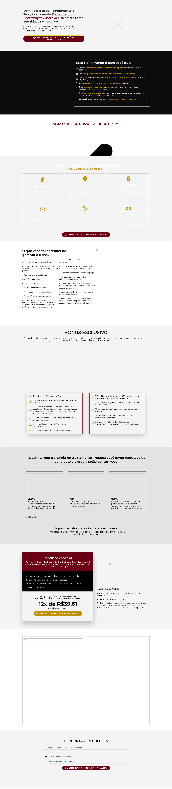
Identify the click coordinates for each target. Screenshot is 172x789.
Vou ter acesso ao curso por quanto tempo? (65, 747)
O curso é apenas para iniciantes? (61, 761)
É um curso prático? (56, 752)
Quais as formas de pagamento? (60, 757)
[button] (118, 25)
